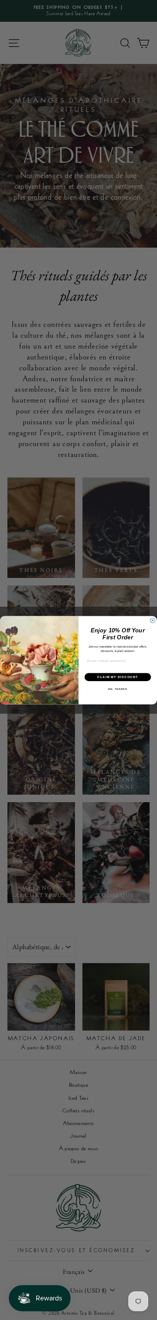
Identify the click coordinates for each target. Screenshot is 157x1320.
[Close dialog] (152, 620)
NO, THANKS (117, 689)
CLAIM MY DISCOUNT (117, 676)
